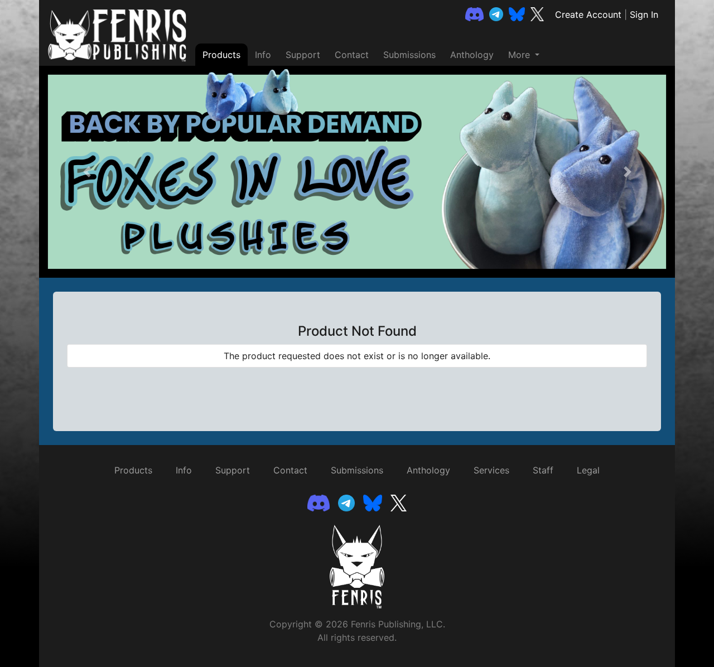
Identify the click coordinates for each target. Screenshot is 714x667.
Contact (352, 54)
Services (491, 470)
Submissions (409, 54)
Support (303, 54)
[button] (86, 172)
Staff (543, 470)
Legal (588, 470)
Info (263, 54)
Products (221, 54)
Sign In (644, 14)
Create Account (588, 14)
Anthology (472, 54)
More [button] (520, 54)
